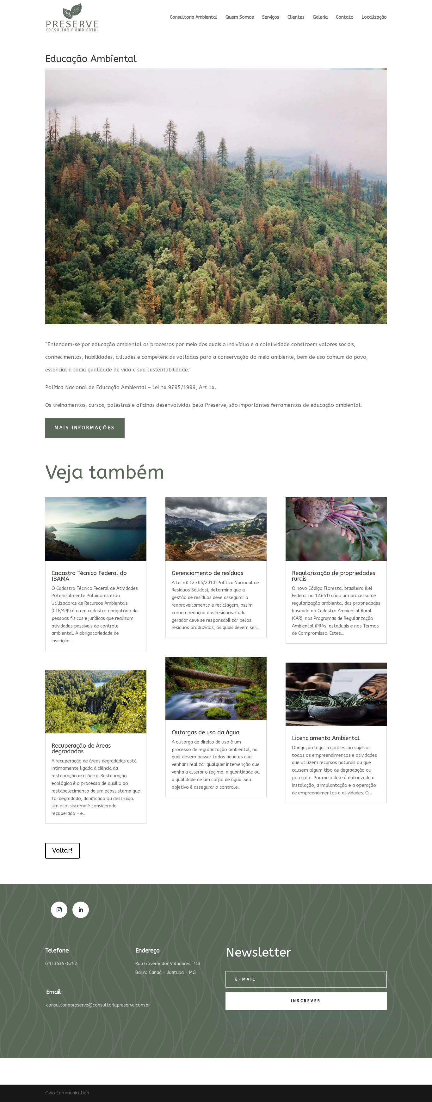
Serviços (270, 17)
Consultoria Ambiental (193, 17)
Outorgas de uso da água (205, 732)
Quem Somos (239, 17)
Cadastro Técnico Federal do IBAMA (89, 576)
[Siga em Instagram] (59, 910)
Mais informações (85, 428)
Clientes (296, 17)
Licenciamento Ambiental (326, 738)
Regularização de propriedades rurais (333, 576)
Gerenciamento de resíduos (207, 573)
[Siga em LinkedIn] (80, 910)
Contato (345, 17)
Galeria (320, 17)
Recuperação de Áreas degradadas (81, 748)
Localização (374, 17)
